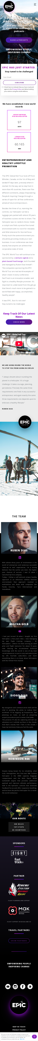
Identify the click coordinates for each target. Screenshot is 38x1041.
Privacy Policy (17, 89)
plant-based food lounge (12, 261)
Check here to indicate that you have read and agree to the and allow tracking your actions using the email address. (19, 89)
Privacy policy (19, 1030)
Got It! (34, 1036)
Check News (19, 322)
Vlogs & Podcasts (19, 40)
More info (22, 1039)
